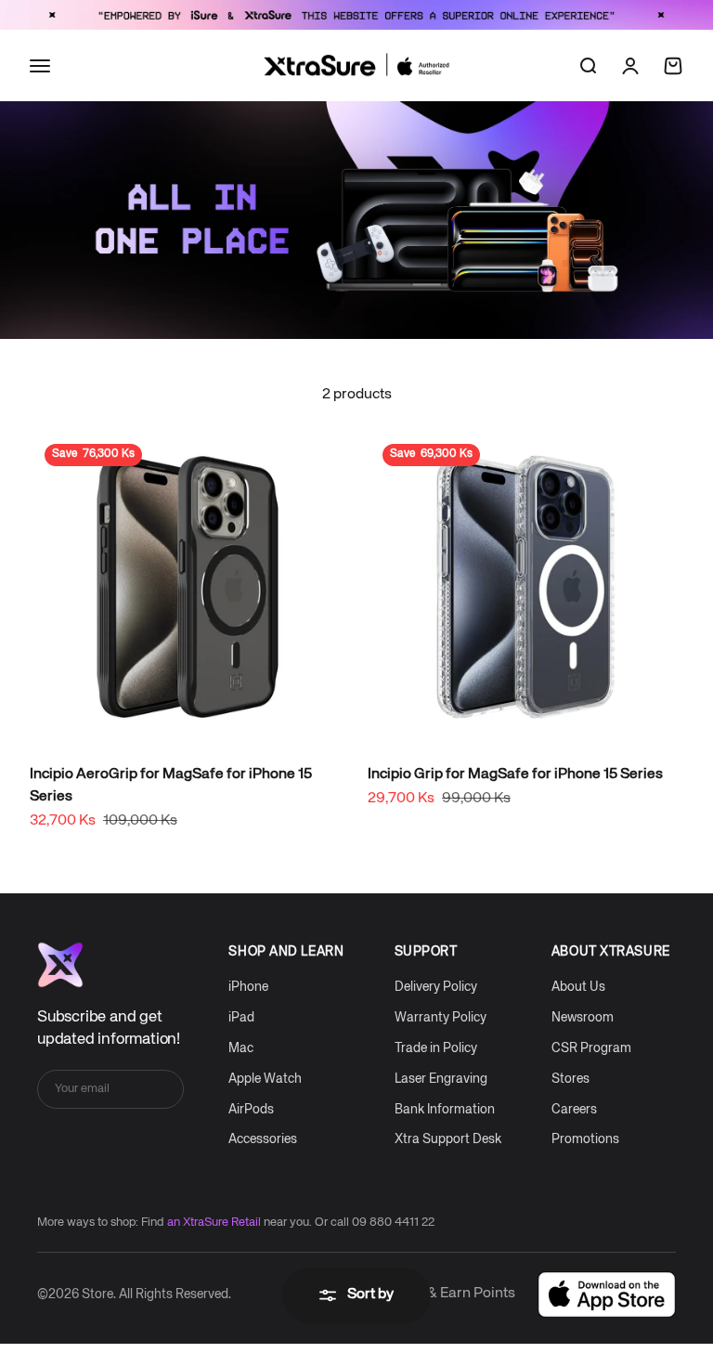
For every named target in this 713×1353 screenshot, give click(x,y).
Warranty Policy (440, 1017)
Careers (574, 1109)
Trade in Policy (436, 1048)
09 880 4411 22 (393, 1222)
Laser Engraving (441, 1079)
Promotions (585, 1139)
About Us (578, 987)
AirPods (251, 1109)
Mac (240, 1048)
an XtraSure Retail (214, 1222)
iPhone (248, 987)
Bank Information (445, 1109)
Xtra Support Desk (448, 1139)
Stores (570, 1079)
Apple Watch (265, 1079)
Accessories (262, 1139)
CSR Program (591, 1048)
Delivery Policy (436, 987)
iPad (241, 1017)
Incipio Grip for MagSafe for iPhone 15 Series (515, 774)
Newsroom (582, 1017)
